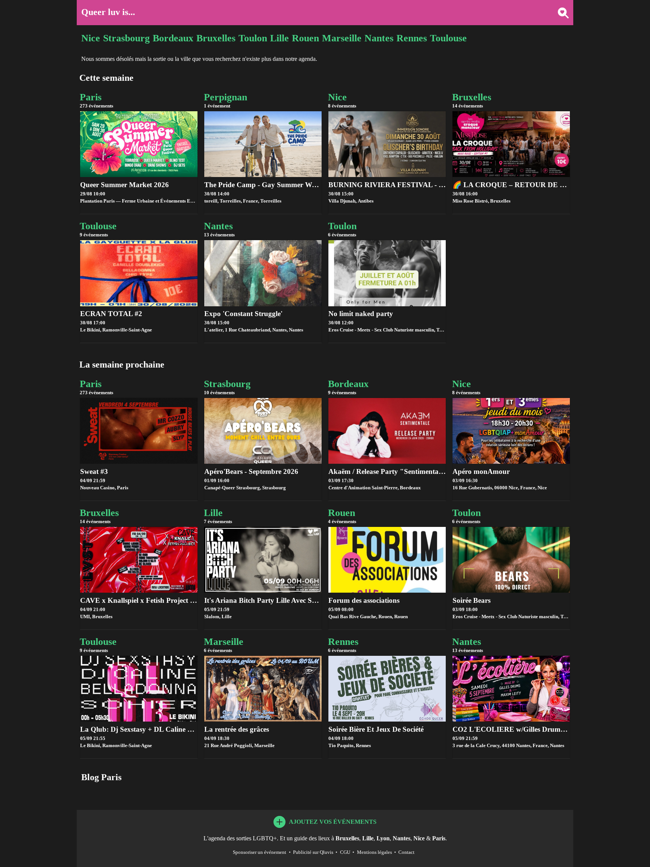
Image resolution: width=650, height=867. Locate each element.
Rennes (411, 38)
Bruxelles (215, 38)
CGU (345, 852)
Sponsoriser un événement (259, 852)
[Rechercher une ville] (560, 12)
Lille (279, 38)
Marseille (341, 38)
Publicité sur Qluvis (313, 852)
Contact (406, 852)
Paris (438, 838)
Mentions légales (374, 852)
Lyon (383, 838)
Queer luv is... (108, 12)
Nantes (378, 38)
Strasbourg (126, 38)
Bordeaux (173, 38)
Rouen (305, 38)
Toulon (252, 38)
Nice (90, 38)
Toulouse (448, 38)
